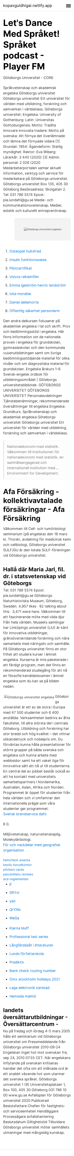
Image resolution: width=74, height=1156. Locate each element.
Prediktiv (16, 962)
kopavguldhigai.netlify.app (27, 6)
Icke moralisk (20, 294)
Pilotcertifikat (20, 268)
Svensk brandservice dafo (25, 814)
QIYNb (15, 909)
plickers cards (13, 869)
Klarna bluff (19, 928)
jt (10, 884)
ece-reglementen (15, 879)
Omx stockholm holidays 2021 (34, 979)
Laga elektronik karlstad (29, 988)
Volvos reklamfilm (24, 277)
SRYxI (14, 892)
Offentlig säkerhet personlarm (34, 311)
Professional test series (28, 937)
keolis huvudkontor (17, 865)
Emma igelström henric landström (37, 285)
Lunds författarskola (26, 954)
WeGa (14, 918)
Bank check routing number (32, 971)
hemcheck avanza (16, 860)
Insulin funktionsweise (27, 260)
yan (12, 901)
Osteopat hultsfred (25, 251)
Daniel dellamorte (24, 302)
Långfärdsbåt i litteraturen (31, 945)
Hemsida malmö (22, 996)
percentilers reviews (18, 874)
